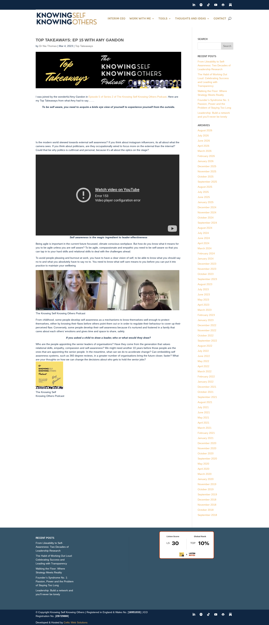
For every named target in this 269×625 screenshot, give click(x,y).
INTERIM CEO (116, 18)
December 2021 (207, 386)
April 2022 (203, 366)
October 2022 (206, 335)
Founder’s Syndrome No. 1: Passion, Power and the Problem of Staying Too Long (214, 104)
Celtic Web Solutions (75, 622)
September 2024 (207, 222)
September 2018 (207, 514)
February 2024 (206, 253)
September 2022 (207, 340)
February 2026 (206, 156)
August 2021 (205, 402)
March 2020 (205, 473)
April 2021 (203, 422)
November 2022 (207, 330)
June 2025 (204, 197)
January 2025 (206, 202)
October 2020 (206, 453)
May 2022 (203, 361)
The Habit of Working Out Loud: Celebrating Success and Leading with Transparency (54, 559)
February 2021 (206, 432)
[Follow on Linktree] (223, 5)
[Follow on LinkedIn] (194, 5)
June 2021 (204, 412)
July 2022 (203, 350)
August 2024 (205, 227)
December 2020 (207, 443)
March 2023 (205, 309)
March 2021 (205, 427)
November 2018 (207, 504)
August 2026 (205, 130)
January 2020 (206, 479)
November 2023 (207, 268)
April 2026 (203, 145)
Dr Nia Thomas (48, 45)
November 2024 (207, 212)
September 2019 (207, 494)
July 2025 (203, 191)
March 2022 (205, 371)
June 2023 (204, 294)
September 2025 (207, 181)
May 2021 (203, 417)
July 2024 (203, 232)
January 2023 (206, 320)
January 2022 (206, 381)
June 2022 (204, 356)
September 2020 (207, 458)
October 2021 (206, 391)
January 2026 (206, 161)
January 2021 (206, 438)
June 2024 (204, 238)
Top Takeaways (84, 45)
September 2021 (207, 397)
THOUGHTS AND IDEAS (190, 18)
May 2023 (203, 299)
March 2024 (205, 248)
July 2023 (203, 289)
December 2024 (207, 207)
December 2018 (207, 499)
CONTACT (220, 18)
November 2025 (207, 171)
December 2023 (207, 263)
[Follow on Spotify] (201, 5)
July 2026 (203, 135)
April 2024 (203, 243)
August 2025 (205, 186)
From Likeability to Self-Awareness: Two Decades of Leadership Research (214, 65)
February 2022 (206, 376)
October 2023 (206, 273)
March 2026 (205, 150)
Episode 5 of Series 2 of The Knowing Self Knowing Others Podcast (128, 96)
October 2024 (206, 217)
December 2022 (207, 325)
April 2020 (203, 468)
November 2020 (207, 448)
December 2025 (207, 166)
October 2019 (206, 489)
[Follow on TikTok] (208, 5)
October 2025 (206, 176)
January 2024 (206, 258)
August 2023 (205, 284)
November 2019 (207, 484)
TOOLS (162, 18)
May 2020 (203, 463)
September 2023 (207, 279)
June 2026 (204, 140)
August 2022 (205, 345)
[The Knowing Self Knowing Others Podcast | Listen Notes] (186, 557)
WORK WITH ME (140, 18)
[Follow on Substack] (230, 5)
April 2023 (203, 304)
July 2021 (203, 407)
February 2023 (206, 315)
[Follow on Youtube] (216, 5)
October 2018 (206, 509)
